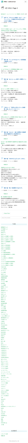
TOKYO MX (3, 267)
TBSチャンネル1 (4, 363)
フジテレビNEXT (4, 368)
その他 (2, 424)
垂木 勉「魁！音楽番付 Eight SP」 (13, 188)
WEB (2, 421)
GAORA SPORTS (4, 357)
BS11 (2, 343)
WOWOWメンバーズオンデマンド (8, 406)
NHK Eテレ (3, 232)
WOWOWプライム (5, 348)
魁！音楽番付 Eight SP (6, 196)
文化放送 (3, 326)
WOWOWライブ (4, 346)
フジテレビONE (4, 366)
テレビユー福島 (4, 281)
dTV (2, 410)
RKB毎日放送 (4, 310)
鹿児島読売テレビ (5, 317)
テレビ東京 (3, 256)
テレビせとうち (4, 314)
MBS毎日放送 (4, 303)
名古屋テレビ (4, 296)
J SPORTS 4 (3, 355)
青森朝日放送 (4, 277)
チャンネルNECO (4, 395)
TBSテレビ (3, 243)
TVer (2, 397)
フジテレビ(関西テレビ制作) (7, 263)
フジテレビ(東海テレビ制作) (7, 265)
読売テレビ (3, 299)
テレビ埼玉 (3, 272)
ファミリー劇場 (4, 382)
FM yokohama (4, 325)
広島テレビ (3, 312)
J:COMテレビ (4, 319)
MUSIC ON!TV (4, 392)
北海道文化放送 (4, 276)
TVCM (2, 417)
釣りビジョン (4, 379)
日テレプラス (4, 359)
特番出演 (15, 22)
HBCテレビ (3, 274)
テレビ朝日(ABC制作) (5, 252)
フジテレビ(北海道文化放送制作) (8, 261)
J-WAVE (2, 321)
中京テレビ (3, 292)
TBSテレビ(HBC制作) (5, 245)
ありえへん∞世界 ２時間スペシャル (9, 88)
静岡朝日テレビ (4, 227)
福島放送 (3, 279)
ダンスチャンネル (5, 377)
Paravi (2, 404)
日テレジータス (4, 361)
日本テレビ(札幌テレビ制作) (7, 236)
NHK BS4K (3, 332)
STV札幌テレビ (4, 229)
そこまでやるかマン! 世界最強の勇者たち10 (11, 69)
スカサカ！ (3, 386)
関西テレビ (3, 305)
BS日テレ (3, 335)
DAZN (2, 408)
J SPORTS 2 (3, 352)
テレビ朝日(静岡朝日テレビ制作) (8, 254)
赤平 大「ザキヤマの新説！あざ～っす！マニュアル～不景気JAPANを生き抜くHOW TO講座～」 (15, 19)
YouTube (3, 413)
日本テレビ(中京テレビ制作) (7, 238)
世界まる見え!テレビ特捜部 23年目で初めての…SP (13, 117)
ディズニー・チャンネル (6, 373)
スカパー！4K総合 (5, 390)
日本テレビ (3, 234)
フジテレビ (3, 259)
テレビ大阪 (3, 308)
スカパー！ (3, 388)
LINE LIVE (3, 411)
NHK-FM (3, 323)
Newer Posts (6, 213)
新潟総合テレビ (4, 290)
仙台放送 (3, 283)
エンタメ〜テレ (4, 370)
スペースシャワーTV (5, 372)
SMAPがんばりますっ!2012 (7, 167)
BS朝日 (2, 337)
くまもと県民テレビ (5, 315)
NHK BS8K (3, 334)
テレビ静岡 (3, 285)
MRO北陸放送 (4, 328)
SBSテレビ (3, 288)
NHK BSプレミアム (5, 330)
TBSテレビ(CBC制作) (5, 247)
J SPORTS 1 (3, 350)
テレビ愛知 (3, 306)
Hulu (2, 402)
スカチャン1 (3, 384)
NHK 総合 (3, 230)
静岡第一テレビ (4, 286)
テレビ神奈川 (4, 268)
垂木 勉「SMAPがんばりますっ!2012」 (15, 158)
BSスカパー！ (4, 344)
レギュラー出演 (4, 433)
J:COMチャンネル (5, 393)
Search (24, 217)
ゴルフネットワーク (5, 381)
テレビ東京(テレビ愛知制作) (7, 258)
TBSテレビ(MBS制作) (5, 248)
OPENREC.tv (4, 415)
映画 (2, 419)
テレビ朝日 (3, 250)
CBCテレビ (3, 294)
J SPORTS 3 (3, 354)
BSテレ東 (3, 341)
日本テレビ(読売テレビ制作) (7, 239)
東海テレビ (3, 297)
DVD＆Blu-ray (4, 422)
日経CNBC (3, 375)
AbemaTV (3, 399)
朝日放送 (3, 301)
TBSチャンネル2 (4, 364)
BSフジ (2, 339)
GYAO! (2, 401)
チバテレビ (3, 270)
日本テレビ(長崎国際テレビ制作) (8, 241)
